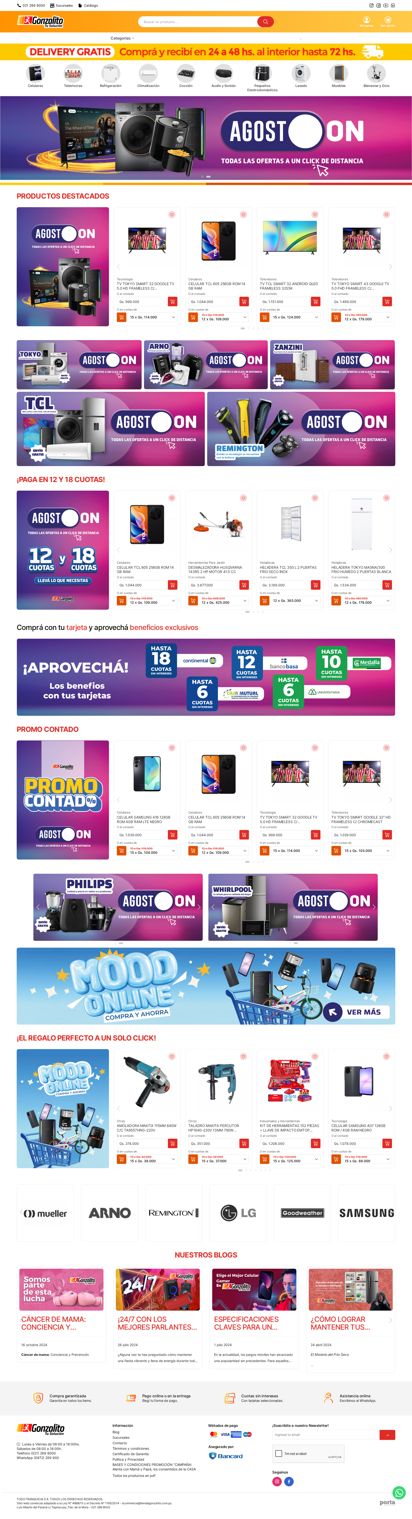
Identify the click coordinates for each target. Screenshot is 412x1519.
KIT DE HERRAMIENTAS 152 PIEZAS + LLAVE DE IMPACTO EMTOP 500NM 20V (289, 1128)
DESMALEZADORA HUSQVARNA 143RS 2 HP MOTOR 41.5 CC (215, 569)
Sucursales (121, 1437)
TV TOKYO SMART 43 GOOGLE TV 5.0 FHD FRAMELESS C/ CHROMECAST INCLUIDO (360, 286)
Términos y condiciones (131, 1448)
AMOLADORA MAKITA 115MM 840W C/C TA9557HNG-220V (146, 1128)
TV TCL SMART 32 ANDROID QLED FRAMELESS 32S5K (289, 286)
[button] (202, 177)
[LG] (109, 1213)
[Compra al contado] (172, 301)
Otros (121, 1121)
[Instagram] (277, 1481)
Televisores (268, 279)
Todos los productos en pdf (134, 1476)
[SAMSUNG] (238, 1213)
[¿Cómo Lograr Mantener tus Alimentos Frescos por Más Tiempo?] (158, 1290)
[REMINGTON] (45, 1213)
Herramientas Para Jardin (206, 562)
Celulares (195, 279)
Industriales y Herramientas (280, 1121)
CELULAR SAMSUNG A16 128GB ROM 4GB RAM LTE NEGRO (143, 819)
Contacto (120, 1443)
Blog (116, 1432)
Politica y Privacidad (128, 1459)
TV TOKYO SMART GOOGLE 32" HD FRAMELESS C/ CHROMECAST (361, 819)
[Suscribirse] (387, 1435)
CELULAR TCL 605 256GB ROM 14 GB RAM (216, 286)
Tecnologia (125, 279)
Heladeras (267, 562)
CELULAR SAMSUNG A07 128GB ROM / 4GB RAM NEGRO (358, 1128)
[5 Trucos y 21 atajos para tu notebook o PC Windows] (351, 1290)
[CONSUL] (366, 1213)
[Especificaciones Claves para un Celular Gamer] (61, 1290)
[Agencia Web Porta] (387, 1503)
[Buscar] (265, 21)
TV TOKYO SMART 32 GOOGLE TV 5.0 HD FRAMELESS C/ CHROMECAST (145, 286)
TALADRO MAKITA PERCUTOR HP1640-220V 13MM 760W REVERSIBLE (213, 1128)
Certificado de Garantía (131, 1454)
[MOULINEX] (302, 1213)
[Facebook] (289, 1481)
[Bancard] (238, 1455)
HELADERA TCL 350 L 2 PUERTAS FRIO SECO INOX (288, 569)
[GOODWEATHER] (173, 1213)
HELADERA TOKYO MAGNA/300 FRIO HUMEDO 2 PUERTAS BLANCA (361, 569)
